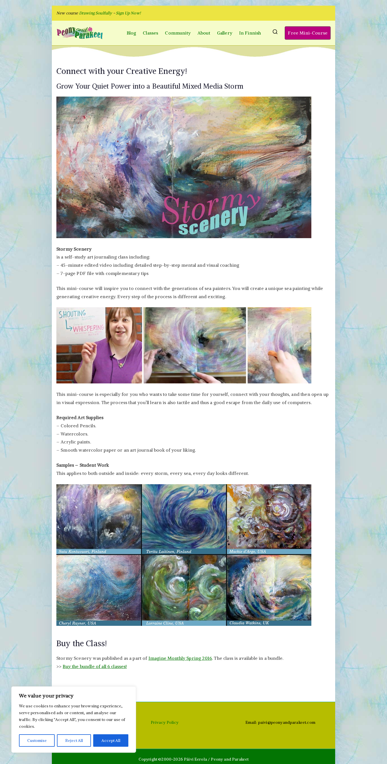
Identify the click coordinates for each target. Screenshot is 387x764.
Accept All (110, 740)
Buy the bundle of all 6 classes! (95, 666)
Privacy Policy (164, 722)
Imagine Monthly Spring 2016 (180, 658)
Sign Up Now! (128, 13)
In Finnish (250, 33)
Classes (150, 33)
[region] (73, 719)
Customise (37, 740)
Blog (131, 33)
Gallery (224, 33)
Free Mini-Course (308, 33)
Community (177, 33)
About (203, 33)
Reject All (74, 740)
